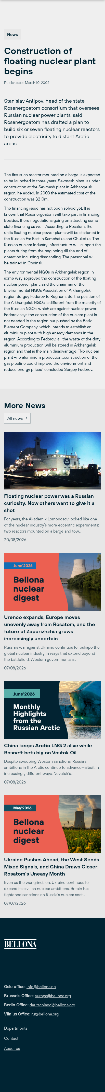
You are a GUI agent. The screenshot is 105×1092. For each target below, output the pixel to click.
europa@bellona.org (53, 995)
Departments (15, 1028)
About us (12, 1048)
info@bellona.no (41, 986)
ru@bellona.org (45, 1014)
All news (15, 418)
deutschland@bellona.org (52, 1005)
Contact (11, 1038)
